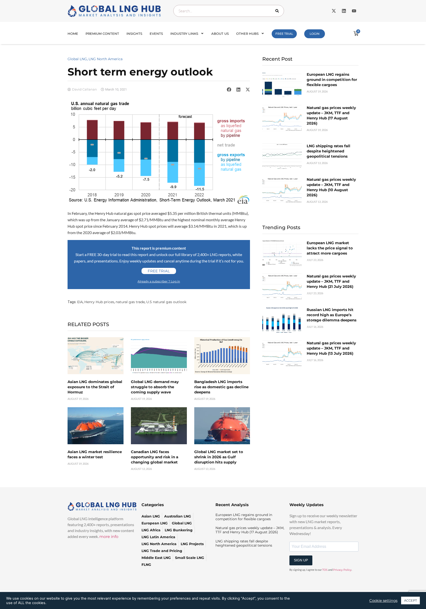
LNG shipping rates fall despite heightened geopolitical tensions (328, 151)
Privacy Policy (342, 570)
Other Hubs (247, 34)
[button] (229, 89)
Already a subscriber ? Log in (159, 281)
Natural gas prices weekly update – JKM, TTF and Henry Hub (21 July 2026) (331, 281)
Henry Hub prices (99, 302)
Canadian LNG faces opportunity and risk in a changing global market (154, 456)
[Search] (278, 11)
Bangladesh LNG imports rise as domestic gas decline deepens (221, 386)
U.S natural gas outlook (166, 302)
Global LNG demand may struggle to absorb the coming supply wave (155, 386)
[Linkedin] (343, 10)
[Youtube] (354, 10)
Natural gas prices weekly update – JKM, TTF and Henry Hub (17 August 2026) (249, 530)
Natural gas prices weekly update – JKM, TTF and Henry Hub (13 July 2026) (331, 348)
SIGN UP (301, 560)
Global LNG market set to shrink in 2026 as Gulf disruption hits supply (218, 456)
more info (108, 536)
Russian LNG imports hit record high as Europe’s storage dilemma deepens (331, 314)
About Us (220, 34)
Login (315, 34)
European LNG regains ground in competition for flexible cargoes (332, 79)
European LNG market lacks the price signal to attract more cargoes (330, 248)
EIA (80, 302)
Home (73, 34)
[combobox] (228, 11)
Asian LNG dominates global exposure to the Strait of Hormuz (95, 386)
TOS (325, 570)
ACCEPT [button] (410, 600)
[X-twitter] (333, 10)
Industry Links (184, 34)
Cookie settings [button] (383, 600)
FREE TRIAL (284, 34)
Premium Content (102, 34)
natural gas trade (130, 302)
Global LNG (77, 59)
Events (156, 34)
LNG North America (106, 59)
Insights (134, 34)
